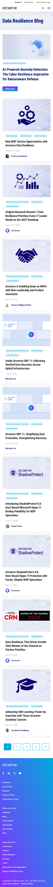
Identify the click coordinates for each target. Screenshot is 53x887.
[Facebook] (3, 773)
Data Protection (25, 136)
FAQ (4, 833)
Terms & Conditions (10, 884)
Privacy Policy (27, 884)
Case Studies (8, 821)
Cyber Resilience (40, 136)
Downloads (29, 2)
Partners (5, 791)
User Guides (7, 829)
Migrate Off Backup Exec (12, 871)
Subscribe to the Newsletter (14, 867)
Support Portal (8, 795)
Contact (5, 859)
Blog (4, 817)
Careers (5, 851)
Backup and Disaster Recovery (14, 63)
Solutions (6, 782)
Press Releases (8, 855)
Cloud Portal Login (43, 2)
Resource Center (9, 808)
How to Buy (7, 787)
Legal (4, 863)
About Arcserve (8, 842)
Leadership (7, 846)
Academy (6, 812)
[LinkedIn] (9, 773)
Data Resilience (12, 136)
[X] (14, 773)
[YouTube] (20, 773)
